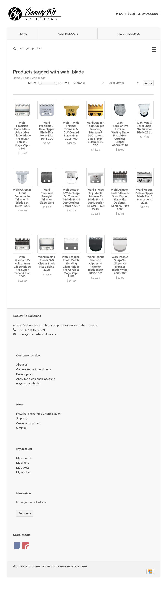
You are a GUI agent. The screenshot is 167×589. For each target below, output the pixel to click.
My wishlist (23, 472)
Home (23, 33)
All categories (129, 33)
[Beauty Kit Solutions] (49, 14)
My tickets (22, 467)
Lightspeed (80, 566)
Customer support (27, 423)
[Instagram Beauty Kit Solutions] (25, 545)
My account (150, 14)
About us (22, 364)
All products (68, 33)
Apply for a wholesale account (35, 379)
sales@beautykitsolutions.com (38, 334)
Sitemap (21, 428)
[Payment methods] (150, 571)
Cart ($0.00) (127, 14)
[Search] (15, 49)
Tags (26, 78)
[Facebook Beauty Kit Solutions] (17, 545)
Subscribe (25, 513)
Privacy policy (25, 374)
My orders (22, 462)
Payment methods (28, 383)
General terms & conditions (33, 369)
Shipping (21, 418)
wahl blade (38, 78)
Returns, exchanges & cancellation (38, 413)
